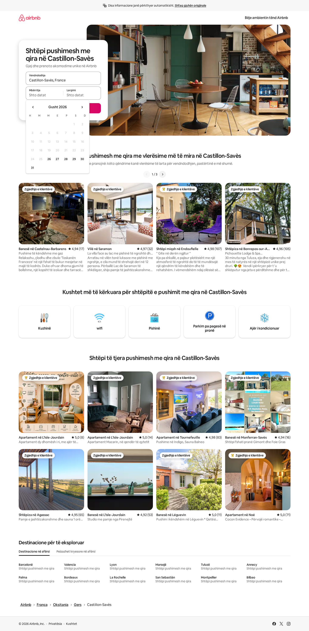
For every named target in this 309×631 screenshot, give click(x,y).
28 (66, 159)
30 (82, 159)
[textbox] (44, 95)
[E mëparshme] (146, 174)
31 (32, 168)
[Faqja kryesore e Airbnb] (29, 17)
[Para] (162, 174)
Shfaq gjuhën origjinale (190, 5)
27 (57, 159)
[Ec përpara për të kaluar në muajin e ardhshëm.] (82, 107)
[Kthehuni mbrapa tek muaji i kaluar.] (33, 107)
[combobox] (63, 80)
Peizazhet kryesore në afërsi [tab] (75, 551)
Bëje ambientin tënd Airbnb (266, 18)
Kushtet (71, 624)
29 (74, 159)
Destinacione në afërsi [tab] (34, 551)
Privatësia (55, 624)
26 (49, 159)
